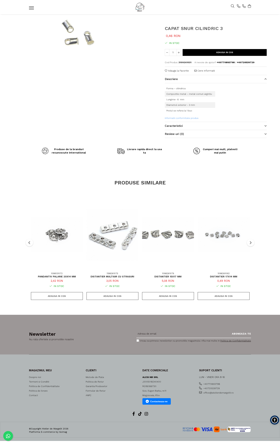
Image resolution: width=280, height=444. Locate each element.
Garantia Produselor (96, 386)
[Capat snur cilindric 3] (78, 33)
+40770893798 (211, 384)
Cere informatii (206, 70)
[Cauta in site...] (232, 6)
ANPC (88, 395)
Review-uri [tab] (174, 134)
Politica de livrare (38, 390)
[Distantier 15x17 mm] (168, 235)
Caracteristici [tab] (174, 125)
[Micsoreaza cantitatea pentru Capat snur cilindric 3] (167, 52)
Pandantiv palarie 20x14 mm (57, 276)
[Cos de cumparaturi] (249, 6)
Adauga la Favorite (178, 70)
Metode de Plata (95, 377)
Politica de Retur (95, 381)
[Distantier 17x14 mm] (224, 235)
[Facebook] (134, 414)
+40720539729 (211, 388)
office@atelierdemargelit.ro (218, 392)
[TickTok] (140, 414)
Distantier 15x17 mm (167, 276)
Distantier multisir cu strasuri (112, 276)
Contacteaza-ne (159, 401)
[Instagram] (146, 414)
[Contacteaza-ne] (238, 6)
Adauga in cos (224, 52)
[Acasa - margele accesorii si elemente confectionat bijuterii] (140, 7)
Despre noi (35, 377)
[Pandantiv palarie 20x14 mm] (57, 235)
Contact (33, 395)
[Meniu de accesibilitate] (274, 420)
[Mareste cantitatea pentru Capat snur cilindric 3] (179, 52)
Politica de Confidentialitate (235, 340)
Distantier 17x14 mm (223, 276)
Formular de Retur (95, 390)
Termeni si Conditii (39, 381)
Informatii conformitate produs (181, 118)
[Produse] (32, 8)
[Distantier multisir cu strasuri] (112, 235)
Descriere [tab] (171, 79)
